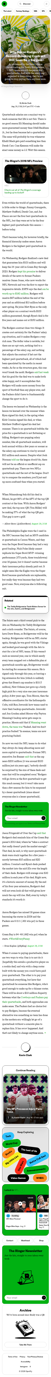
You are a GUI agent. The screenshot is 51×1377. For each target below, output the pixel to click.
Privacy (22, 1357)
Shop (41, 1240)
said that (29, 756)
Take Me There (25, 1344)
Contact (9, 1240)
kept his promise (26, 271)
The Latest (7, 11)
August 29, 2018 (39, 523)
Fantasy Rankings (22, 11)
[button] (25, 4)
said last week (41, 372)
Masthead (25, 1240)
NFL (43, 11)
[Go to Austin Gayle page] (9, 1118)
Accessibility (25, 1362)
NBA (35, 11)
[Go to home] (4, 4)
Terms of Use (13, 1357)
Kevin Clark (26, 103)
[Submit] (43, 818)
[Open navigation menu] (46, 4)
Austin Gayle (19, 1117)
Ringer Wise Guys (12, 1226)
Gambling (15, 1216)
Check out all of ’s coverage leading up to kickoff (22, 191)
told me (15, 459)
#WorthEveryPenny (19, 938)
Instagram (24, 1367)
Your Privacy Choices (35, 1357)
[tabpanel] (25, 607)
